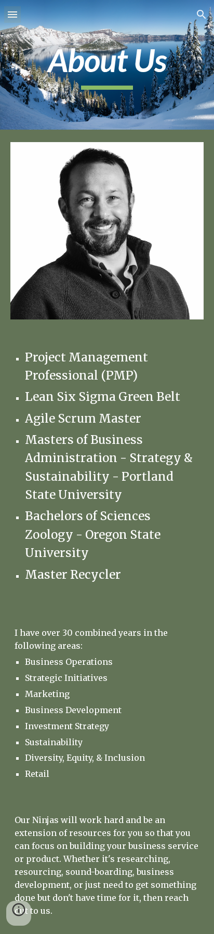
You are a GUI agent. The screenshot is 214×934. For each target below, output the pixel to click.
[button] (12, 14)
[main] (107, 64)
